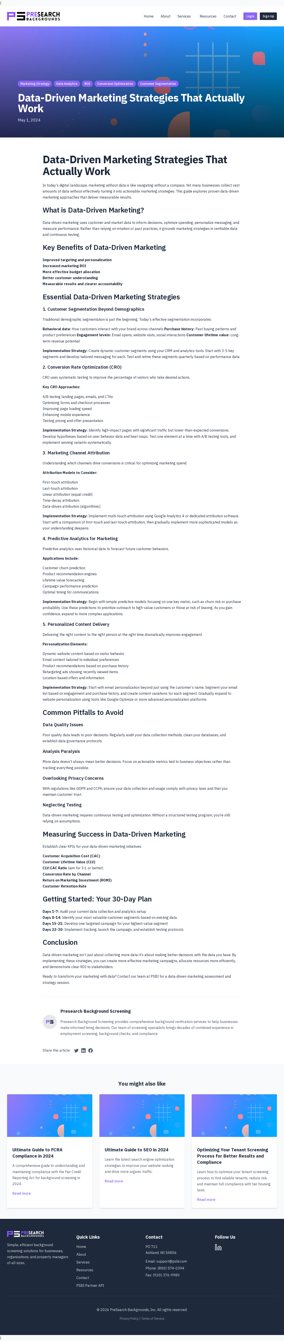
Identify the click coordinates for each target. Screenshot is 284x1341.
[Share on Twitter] (76, 1050)
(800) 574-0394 (171, 1268)
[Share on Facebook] (90, 1050)
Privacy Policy (129, 1319)
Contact (82, 1277)
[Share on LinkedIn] (83, 1050)
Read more (21, 1193)
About (81, 1254)
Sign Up (268, 16)
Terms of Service (152, 1319)
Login (250, 16)
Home (81, 1246)
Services (83, 1262)
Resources (84, 1270)
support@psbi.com (171, 1261)
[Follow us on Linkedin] (218, 1247)
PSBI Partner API (90, 1285)
